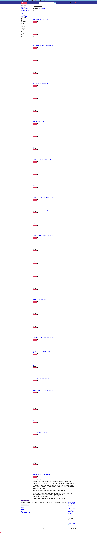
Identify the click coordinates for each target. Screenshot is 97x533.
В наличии (22, 32)
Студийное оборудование (72, 502)
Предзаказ (23, 32)
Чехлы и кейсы (23, 14)
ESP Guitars (23, 24)
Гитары (32, 4)
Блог (22, 510)
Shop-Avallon (23, 4)
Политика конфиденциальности (26, 512)
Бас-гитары (23, 7)
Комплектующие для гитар (25, 16)
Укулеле (22, 11)
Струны (22, 13)
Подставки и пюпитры (71, 509)
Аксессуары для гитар (24, 14)
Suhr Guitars (23, 28)
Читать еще (58, 503)
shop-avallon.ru (23, 528)
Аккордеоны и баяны (71, 507)
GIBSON (22, 25)
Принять (2, 532)
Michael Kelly (23, 26)
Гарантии (32, 0)
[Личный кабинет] (72, 3)
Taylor (22, 29)
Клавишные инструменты (71, 506)
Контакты (45, 0)
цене (38, 8)
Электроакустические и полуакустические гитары (25, 10)
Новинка (22, 35)
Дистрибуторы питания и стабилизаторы (71, 503)
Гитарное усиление (24, 11)
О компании (22, 0)
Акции (36, 0)
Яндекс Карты (71, 526)
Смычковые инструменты (71, 509)
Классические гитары (24, 8)
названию (43, 8)
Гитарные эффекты (24, 12)
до (21, 20)
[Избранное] (70, 3)
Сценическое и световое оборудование (71, 505)
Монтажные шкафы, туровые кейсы (71, 511)
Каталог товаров (27, 4)
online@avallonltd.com (71, 523)
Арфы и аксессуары (70, 514)
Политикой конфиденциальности (46, 530)
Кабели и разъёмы (70, 510)
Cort (21, 22)
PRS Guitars (23, 27)
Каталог (25, 2)
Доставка (27, 0)
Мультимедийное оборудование (70, 513)
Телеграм (70, 524)
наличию (40, 8)
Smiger (22, 27)
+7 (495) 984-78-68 (63, 2)
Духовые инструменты (71, 508)
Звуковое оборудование (71, 501)
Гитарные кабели (23, 15)
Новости (40, 0)
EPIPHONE (22, 23)
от (21, 19)
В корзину (35, 22)
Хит (21, 35)
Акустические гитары (24, 6)
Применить (23, 36)
